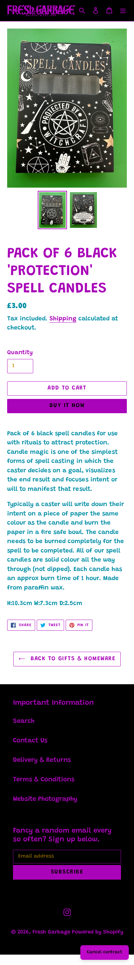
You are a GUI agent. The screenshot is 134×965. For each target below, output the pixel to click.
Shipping (62, 319)
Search (23, 721)
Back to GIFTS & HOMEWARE (71, 659)
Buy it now (67, 406)
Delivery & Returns (42, 760)
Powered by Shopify (97, 932)
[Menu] (123, 10)
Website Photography (45, 799)
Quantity (20, 353)
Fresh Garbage (52, 932)
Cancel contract (104, 952)
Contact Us (30, 740)
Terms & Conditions (43, 779)
